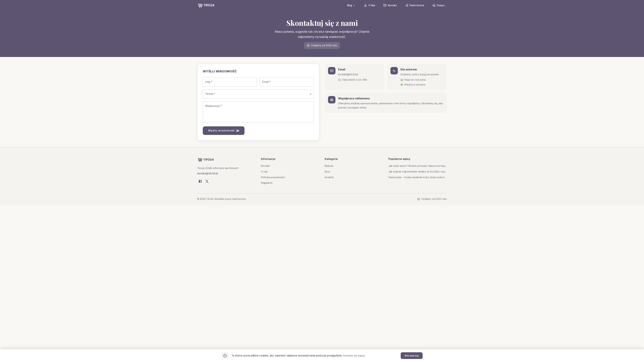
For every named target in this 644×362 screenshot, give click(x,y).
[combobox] (258, 94)
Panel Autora (417, 5)
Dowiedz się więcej (354, 355)
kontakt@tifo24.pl (207, 173)
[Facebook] (200, 181)
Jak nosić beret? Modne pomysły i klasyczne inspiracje (417, 166)
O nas (264, 171)
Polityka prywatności (273, 177)
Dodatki (329, 177)
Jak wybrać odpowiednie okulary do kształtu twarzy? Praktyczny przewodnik (417, 171)
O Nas (371, 5)
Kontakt (392, 5)
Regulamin (267, 183)
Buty (327, 171)
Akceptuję (412, 355)
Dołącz (441, 5)
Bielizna (329, 166)
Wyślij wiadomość (221, 130)
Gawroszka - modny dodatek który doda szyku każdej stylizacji (417, 177)
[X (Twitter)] (207, 181)
